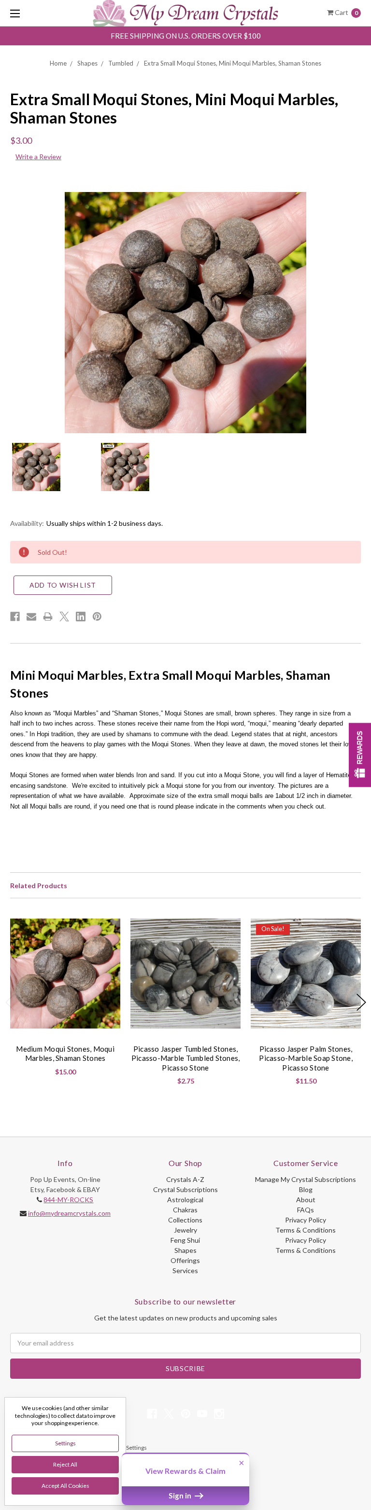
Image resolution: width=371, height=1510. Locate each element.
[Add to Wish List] (109, 929)
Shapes (87, 63)
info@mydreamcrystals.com (69, 1213)
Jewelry (185, 1230)
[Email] (31, 616)
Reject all (65, 1464)
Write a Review (38, 156)
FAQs (305, 1210)
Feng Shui (185, 1240)
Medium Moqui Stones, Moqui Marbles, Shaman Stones (65, 1053)
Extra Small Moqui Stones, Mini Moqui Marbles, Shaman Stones (232, 63)
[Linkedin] (81, 616)
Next (361, 1002)
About (305, 1199)
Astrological (185, 1199)
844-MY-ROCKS (68, 1199)
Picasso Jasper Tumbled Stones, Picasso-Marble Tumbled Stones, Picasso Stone (185, 1058)
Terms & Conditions (305, 1230)
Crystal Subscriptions (185, 1189)
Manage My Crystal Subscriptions (305, 1179)
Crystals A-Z (185, 1179)
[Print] (48, 616)
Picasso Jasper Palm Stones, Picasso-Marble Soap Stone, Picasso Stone (306, 1058)
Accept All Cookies (65, 1485)
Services (185, 1270)
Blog (306, 1189)
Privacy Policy (305, 1220)
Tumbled (120, 63)
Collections (185, 1220)
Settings (65, 1443)
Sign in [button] (181, 1495)
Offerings (185, 1260)
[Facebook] (15, 616)
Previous (10, 1002)
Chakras (185, 1210)
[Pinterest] (97, 616)
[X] (64, 616)
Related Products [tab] (38, 885)
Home (58, 63)
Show (360, 755)
